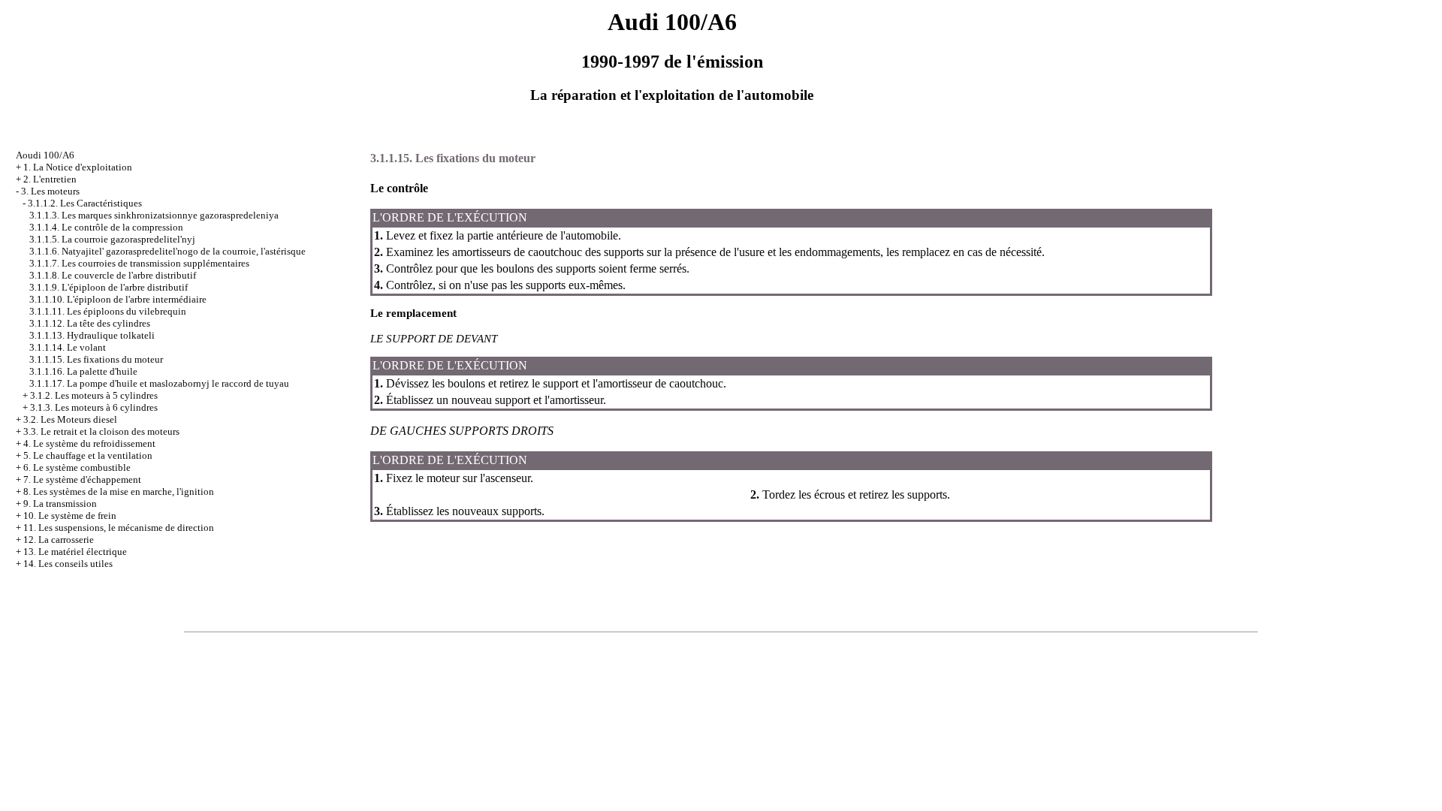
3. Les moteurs (50, 191)
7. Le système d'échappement (82, 479)
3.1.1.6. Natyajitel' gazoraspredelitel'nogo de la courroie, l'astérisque (167, 251)
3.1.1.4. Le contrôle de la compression (106, 227)
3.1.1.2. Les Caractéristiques (85, 203)
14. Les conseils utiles (68, 563)
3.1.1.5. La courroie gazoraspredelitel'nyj (112, 239)
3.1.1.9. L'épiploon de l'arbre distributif (108, 287)
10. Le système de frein (69, 515)
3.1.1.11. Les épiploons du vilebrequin (107, 311)
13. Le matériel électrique (75, 551)
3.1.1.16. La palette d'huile (83, 371)
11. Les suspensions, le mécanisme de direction (118, 527)
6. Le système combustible (77, 467)
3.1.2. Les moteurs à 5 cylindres (94, 395)
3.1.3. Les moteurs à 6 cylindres (94, 407)
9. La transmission (60, 503)
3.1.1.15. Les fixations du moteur (96, 359)
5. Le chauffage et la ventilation (87, 455)
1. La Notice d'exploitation (77, 167)
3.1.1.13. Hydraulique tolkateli (92, 335)
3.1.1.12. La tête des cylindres (89, 323)
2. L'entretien (50, 179)
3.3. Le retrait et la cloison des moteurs (101, 431)
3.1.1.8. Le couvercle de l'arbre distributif (112, 275)
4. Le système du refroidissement (89, 443)
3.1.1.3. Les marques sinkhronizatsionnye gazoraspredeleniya (154, 215)
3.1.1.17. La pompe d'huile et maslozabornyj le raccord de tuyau (159, 383)
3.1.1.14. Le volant (67, 347)
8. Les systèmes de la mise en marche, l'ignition (118, 491)
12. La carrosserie (58, 539)
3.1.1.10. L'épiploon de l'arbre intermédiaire (118, 299)
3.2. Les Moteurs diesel (70, 419)
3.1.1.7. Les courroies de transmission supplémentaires (139, 263)
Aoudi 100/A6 (45, 155)
